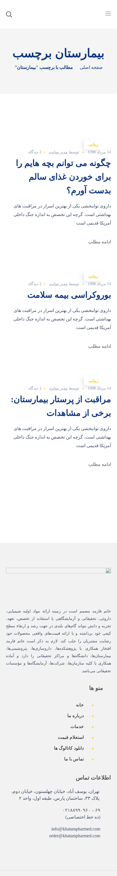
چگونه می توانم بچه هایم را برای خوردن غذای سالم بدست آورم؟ (63, 176)
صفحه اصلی (91, 67)
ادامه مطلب (99, 241)
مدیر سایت (58, 152)
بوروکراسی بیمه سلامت (69, 294)
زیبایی (93, 144)
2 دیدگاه (34, 152)
